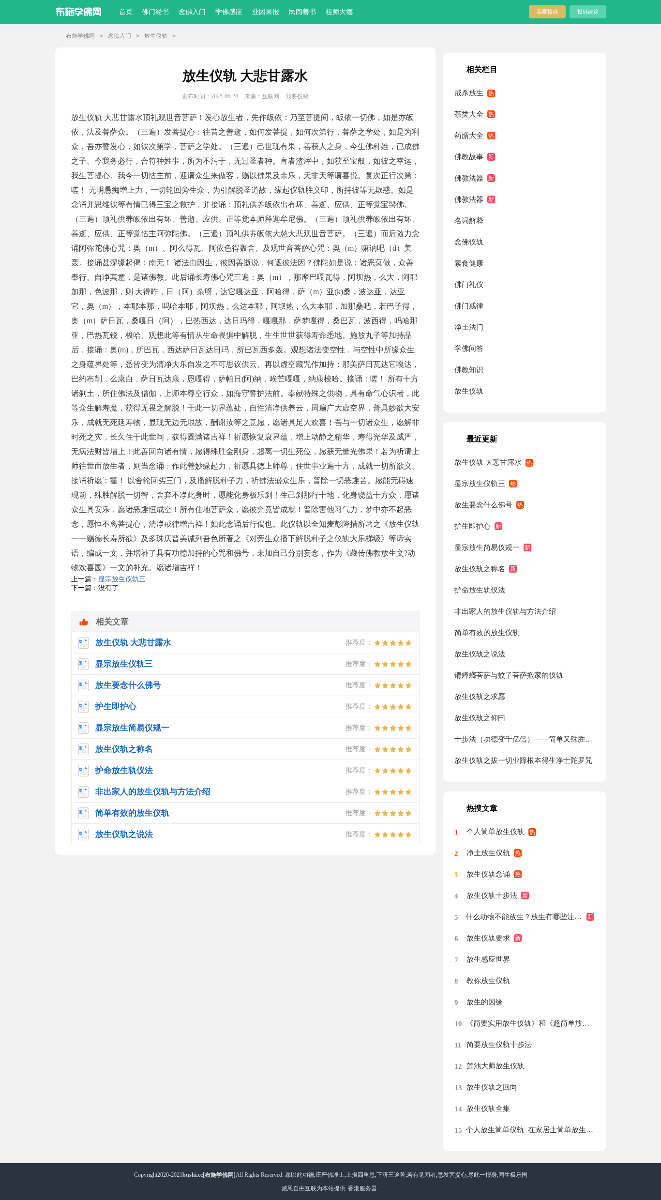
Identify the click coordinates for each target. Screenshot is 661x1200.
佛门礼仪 (468, 285)
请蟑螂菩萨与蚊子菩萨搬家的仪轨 (508, 675)
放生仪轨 (155, 35)
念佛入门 (192, 11)
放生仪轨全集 (488, 1108)
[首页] (80, 9)
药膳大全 (468, 135)
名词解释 (468, 221)
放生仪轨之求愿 (479, 696)
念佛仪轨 (468, 242)
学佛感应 (228, 11)
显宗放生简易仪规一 (487, 547)
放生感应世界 (488, 959)
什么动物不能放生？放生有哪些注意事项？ (530, 917)
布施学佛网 (80, 35)
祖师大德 (339, 11)
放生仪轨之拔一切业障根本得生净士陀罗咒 (523, 760)
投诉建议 (588, 12)
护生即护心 (472, 526)
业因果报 (265, 11)
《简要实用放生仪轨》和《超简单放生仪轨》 (530, 1023)
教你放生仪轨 (488, 981)
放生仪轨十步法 (491, 895)
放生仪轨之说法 (479, 654)
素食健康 (468, 263)
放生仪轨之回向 (491, 1087)
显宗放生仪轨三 (122, 579)
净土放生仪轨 (488, 853)
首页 (126, 11)
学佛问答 (468, 348)
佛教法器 (468, 178)
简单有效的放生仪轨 (487, 633)
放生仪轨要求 (488, 938)
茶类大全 (468, 114)
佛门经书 (155, 11)
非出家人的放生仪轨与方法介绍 (505, 611)
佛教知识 (468, 370)
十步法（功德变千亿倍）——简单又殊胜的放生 (524, 739)
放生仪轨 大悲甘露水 (488, 462)
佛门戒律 (468, 306)
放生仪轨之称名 (479, 569)
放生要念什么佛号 (483, 505)
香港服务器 (362, 1188)
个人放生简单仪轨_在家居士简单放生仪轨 (530, 1130)
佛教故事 (468, 157)
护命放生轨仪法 (479, 590)
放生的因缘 (484, 1002)
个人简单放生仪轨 (495, 831)
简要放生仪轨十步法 (499, 1044)
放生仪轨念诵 (488, 874)
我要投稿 (547, 12)
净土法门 (468, 327)
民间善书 (302, 11)
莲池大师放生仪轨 (495, 1066)
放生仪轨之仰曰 (479, 718)
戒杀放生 (468, 93)
